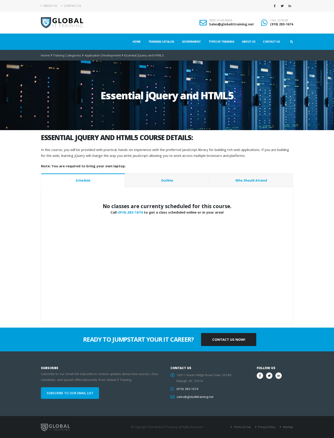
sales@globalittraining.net (195, 397)
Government (191, 42)
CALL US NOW (279, 20)
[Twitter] (282, 6)
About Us (50, 6)
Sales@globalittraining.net (231, 24)
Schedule (83, 180)
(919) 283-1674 (281, 24)
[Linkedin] (290, 6)
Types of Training (221, 42)
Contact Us (72, 6)
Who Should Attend (251, 180)
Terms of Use (242, 427)
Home (137, 42)
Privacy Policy (266, 427)
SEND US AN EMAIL (221, 20)
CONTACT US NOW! (228, 339)
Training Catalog (161, 42)
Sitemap (287, 427)
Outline (167, 180)
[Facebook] (275, 6)
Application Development (103, 55)
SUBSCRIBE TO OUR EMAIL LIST (70, 393)
